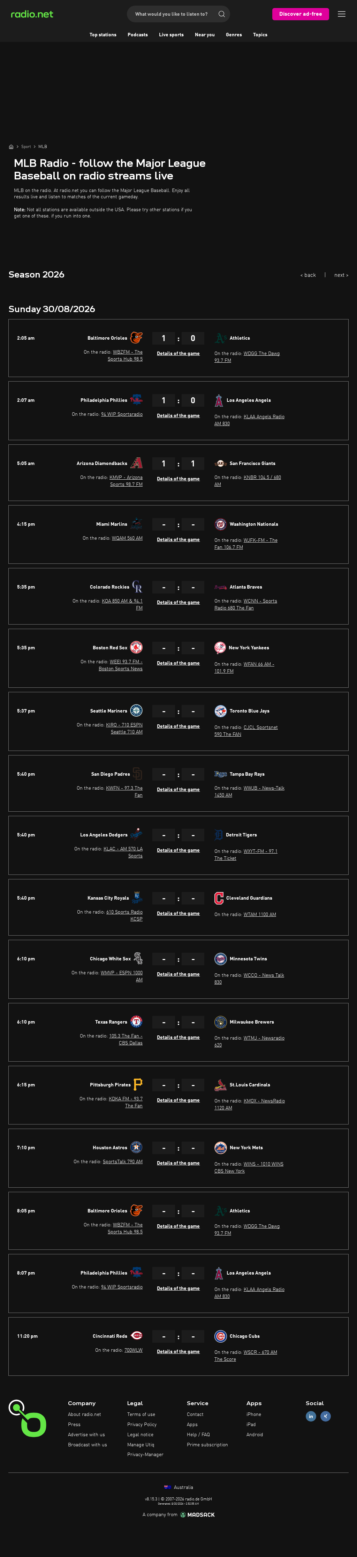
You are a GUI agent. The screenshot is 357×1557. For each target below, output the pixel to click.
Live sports (171, 34)
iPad (251, 1424)
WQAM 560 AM (127, 538)
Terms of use (141, 1414)
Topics (260, 34)
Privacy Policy (142, 1424)
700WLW (133, 1350)
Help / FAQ (198, 1434)
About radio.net (84, 1414)
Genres (234, 34)
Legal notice (140, 1434)
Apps (192, 1424)
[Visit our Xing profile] (325, 1416)
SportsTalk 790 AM (123, 1161)
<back (308, 275)
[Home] (11, 146)
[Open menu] (341, 14)
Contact (195, 1414)
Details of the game (178, 353)
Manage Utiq (140, 1444)
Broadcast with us (87, 1444)
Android (254, 1434)
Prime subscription (207, 1444)
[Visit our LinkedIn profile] (311, 1416)
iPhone (253, 1414)
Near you (205, 34)
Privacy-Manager (145, 1454)
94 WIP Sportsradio (122, 414)
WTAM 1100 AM (260, 914)
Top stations (103, 34)
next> (341, 275)
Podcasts (138, 34)
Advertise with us (86, 1434)
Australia (183, 1487)
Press (74, 1424)
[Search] (222, 14)
